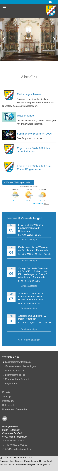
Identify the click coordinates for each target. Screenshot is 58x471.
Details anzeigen (29, 239)
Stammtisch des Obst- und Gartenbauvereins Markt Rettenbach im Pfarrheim (31, 296)
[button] (50, 2)
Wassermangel (25, 115)
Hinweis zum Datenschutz (15, 409)
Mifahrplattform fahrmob (17, 379)
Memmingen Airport (15, 370)
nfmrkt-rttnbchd (18, 449)
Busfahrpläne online (15, 375)
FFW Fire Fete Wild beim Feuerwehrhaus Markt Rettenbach (30, 228)
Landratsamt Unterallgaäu (18, 362)
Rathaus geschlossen (29, 94)
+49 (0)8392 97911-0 (15, 440)
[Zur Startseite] (51, 10)
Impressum (8, 401)
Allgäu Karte (11, 383)
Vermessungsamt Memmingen (20, 366)
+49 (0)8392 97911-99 (16, 445)
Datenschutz (8, 405)
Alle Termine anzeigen (29, 340)
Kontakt (6, 392)
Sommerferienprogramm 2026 (34, 133)
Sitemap (6, 396)
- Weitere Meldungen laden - (18, 182)
